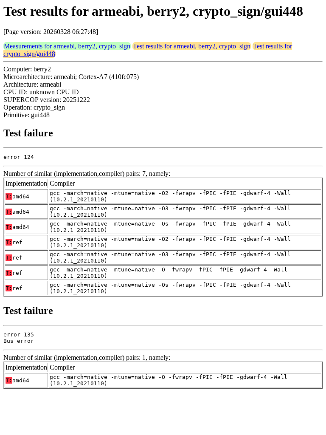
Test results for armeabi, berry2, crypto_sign (191, 46)
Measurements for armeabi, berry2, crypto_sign (67, 46)
